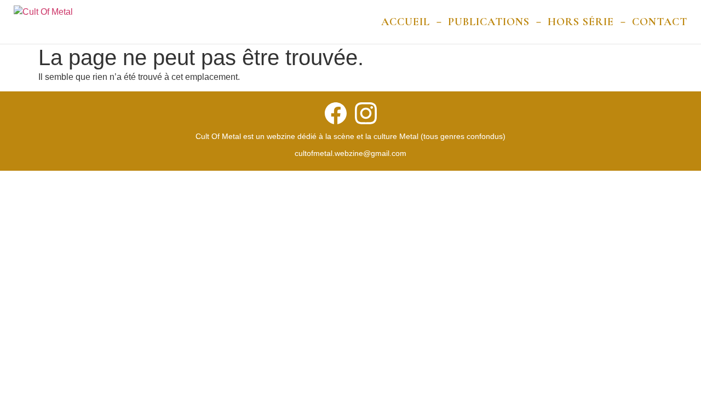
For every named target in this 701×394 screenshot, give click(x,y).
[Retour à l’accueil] (43, 21)
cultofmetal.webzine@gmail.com (350, 153)
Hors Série (581, 21)
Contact (659, 21)
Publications (489, 21)
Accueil (405, 21)
